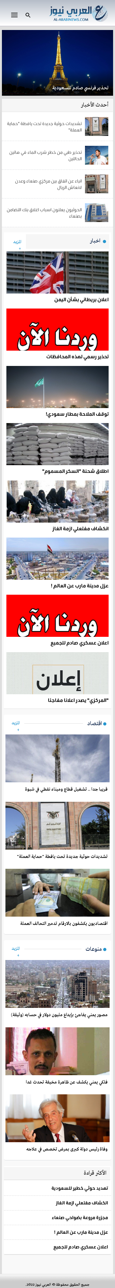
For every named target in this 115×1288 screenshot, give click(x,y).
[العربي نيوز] (79, 12)
